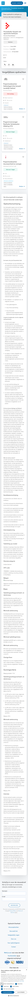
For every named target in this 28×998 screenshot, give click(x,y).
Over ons (13, 939)
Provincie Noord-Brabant (9, 35)
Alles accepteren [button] (7, 992)
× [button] (26, 969)
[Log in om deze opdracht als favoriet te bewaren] (23, 79)
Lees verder (21, 981)
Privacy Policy (12, 911)
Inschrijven (14, 905)
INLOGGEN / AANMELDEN (17, 3)
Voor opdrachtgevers (14, 943)
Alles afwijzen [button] (21, 992)
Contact (13, 947)
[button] (14, 995)
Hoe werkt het (14, 931)
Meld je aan (7, 953)
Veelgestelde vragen (13, 935)
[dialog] (14, 983)
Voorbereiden (12, 956)
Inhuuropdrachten (5, 8)
